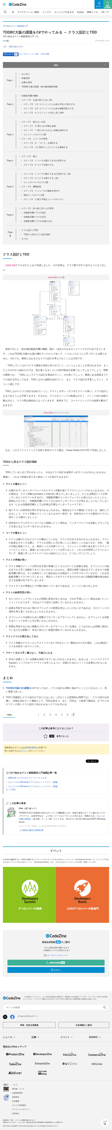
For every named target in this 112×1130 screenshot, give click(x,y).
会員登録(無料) (30, 747)
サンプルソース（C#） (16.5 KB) (34, 53)
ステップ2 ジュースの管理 (34, 138)
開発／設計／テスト (16, 47)
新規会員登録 (57, 962)
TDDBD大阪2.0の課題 (17, 688)
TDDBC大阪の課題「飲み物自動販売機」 (40, 86)
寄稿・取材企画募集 (29, 1024)
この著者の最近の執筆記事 (31, 830)
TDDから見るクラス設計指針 (37, 234)
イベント (65, 1037)
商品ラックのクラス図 (34, 194)
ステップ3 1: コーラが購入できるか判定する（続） (48, 173)
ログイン (23, 751)
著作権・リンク (18, 1088)
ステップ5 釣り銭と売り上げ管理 (37, 208)
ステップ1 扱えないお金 (33, 121)
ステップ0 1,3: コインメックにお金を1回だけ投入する (49, 104)
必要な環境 (27, 82)
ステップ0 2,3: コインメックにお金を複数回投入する (49, 108)
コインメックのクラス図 (35, 134)
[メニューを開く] (4, 4)
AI (13, 11)
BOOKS (93, 1037)
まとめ (25, 238)
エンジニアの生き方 (64, 11)
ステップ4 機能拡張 (31, 186)
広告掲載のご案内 (84, 1024)
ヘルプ (14, 1084)
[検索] (5, 12)
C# (5, 47)
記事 (34, 1037)
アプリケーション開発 (28, 11)
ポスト (93, 761)
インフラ (46, 11)
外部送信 (15, 1113)
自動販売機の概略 (30, 95)
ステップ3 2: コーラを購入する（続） (42, 177)
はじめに (26, 73)
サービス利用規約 (19, 1105)
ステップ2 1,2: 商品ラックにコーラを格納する (46, 147)
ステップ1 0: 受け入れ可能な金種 (40, 125)
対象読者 (26, 78)
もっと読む (11, 789)
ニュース (7, 1037)
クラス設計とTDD (30, 230)
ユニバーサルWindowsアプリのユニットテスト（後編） (33, 781)
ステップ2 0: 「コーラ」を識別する (41, 142)
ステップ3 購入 (29, 156)
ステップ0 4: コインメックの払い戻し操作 (44, 112)
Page (10, 80)
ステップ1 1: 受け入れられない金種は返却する (46, 130)
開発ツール (92, 11)
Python (80, 11)
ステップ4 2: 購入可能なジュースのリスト (44, 199)
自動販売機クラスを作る (35, 216)
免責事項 (15, 1097)
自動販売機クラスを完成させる (38, 220)
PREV (9, 714)
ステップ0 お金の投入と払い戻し (37, 99)
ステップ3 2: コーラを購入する (39, 164)
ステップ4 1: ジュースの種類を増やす (42, 190)
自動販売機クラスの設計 (35, 212)
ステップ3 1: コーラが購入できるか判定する (45, 160)
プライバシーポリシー (21, 1109)
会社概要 (15, 1101)
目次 (56, 65)
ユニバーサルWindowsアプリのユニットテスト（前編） (33, 786)
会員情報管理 (17, 1093)
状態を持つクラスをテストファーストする (27, 777)
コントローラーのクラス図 (36, 182)
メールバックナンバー (58, 955)
